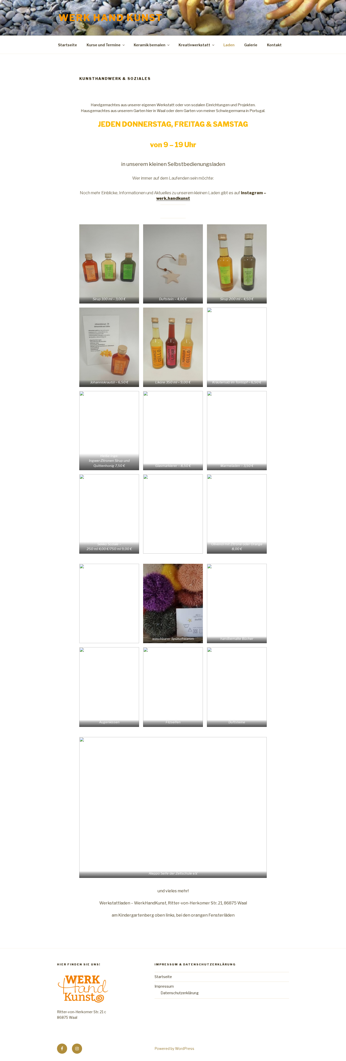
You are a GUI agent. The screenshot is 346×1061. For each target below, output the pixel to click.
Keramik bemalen (149, 45)
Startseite (67, 45)
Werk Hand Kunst (111, 17)
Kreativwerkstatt (194, 45)
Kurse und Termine (104, 45)
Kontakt (274, 45)
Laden (229, 45)
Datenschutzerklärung (180, 993)
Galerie (250, 45)
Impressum (164, 986)
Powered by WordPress (174, 1048)
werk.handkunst (173, 198)
